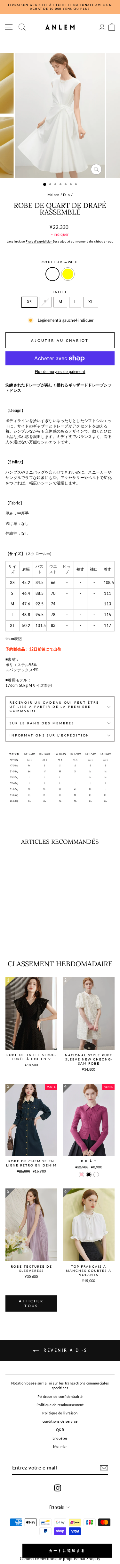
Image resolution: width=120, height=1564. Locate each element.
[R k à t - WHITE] (96, 1174)
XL (90, 301)
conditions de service (60, 1421)
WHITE (52, 274)
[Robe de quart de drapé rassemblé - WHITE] (22, 939)
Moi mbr (60, 1446)
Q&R (60, 1429)
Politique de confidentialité (60, 1396)
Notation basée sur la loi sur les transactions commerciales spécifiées (60, 1385)
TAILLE (60, 292)
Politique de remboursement (60, 1405)
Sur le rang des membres (42, 723)
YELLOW (67, 274)
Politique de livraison (60, 1413)
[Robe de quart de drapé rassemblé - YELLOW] (30, 939)
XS (29, 301)
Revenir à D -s (65, 1350)
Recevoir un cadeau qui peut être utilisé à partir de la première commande (54, 707)
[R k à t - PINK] (81, 1174)
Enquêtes (60, 1438)
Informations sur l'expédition (50, 735)
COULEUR (60, 262)
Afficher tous (31, 1303)
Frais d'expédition (39, 241)
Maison (53, 195)
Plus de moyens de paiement (60, 371)
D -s (66, 195)
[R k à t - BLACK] (88, 1174)
